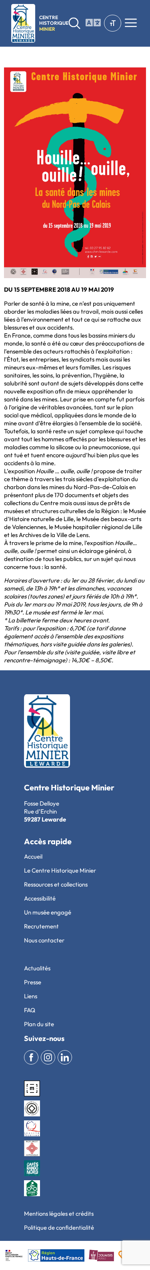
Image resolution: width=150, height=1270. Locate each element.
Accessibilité (40, 898)
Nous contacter (44, 940)
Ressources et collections (56, 884)
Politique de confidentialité (59, 1227)
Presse (32, 982)
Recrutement (41, 926)
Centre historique (53, 23)
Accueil (33, 856)
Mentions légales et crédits (59, 1213)
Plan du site (39, 1024)
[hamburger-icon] (91, 23)
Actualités (37, 968)
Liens (30, 996)
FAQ (29, 1010)
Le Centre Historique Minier (60, 870)
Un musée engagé (47, 912)
